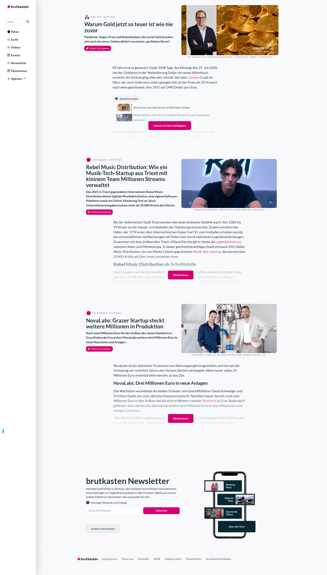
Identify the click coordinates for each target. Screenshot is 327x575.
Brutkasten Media (218, 559)
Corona (193, 77)
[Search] (27, 21)
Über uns (127, 559)
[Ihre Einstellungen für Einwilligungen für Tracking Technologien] (3, 431)
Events (15, 55)
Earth (14, 39)
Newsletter (18, 63)
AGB (157, 559)
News (14, 32)
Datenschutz (173, 559)
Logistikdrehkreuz (228, 242)
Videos (15, 47)
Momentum (18, 71)
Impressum (109, 559)
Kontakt (143, 559)
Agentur (16, 78)
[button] (97, 48)
